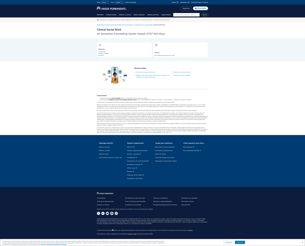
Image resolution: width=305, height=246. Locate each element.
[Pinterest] (111, 213)
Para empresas (187, 147)
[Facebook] (103, 213)
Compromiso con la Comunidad (137, 161)
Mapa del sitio (185, 205)
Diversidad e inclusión (134, 164)
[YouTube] (107, 213)
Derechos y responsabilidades (162, 201)
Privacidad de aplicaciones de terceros (165, 205)
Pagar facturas (166, 14)
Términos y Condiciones (47, 244)
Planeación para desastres (189, 198)
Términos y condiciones (160, 198)
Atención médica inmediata (182, 75)
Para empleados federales (191, 150)
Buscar (205, 14)
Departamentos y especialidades (144, 24)
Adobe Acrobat (132, 234)
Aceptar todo (240, 242)
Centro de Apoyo (160, 154)
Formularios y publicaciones (164, 150)
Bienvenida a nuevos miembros (165, 147)
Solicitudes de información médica (165, 161)
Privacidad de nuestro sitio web (135, 198)
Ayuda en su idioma (103, 205)
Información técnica (187, 201)
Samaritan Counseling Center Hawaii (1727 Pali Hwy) (119, 24)
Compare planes (111, 14)
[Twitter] (98, 213)
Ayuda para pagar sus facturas (199, 2)
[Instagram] (116, 213)
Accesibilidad (101, 198)
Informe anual (131, 168)
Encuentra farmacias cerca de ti (146, 72)
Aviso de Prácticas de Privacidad (135, 201)
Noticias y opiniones (133, 154)
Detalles (190, 230)
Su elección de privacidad (133, 205)
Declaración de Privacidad (59, 244)
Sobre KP (130, 147)
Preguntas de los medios (134, 175)
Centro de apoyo (130, 2)
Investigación (131, 157)
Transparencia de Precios (134, 178)
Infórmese (100, 14)
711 (158, 99)
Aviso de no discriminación (105, 201)
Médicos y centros (125, 14)
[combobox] (186, 15)
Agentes (174, 2)
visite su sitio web (123, 130)
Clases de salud (103, 154)
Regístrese (186, 8)
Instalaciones (100, 24)
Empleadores (183, 2)
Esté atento (102, 19)
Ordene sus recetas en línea (182, 72)
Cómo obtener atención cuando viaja (110, 157)
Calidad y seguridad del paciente (137, 150)
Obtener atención (153, 14)
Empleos (129, 171)
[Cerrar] (302, 242)
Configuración (228, 242)
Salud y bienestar (139, 14)
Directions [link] (101, 55)
